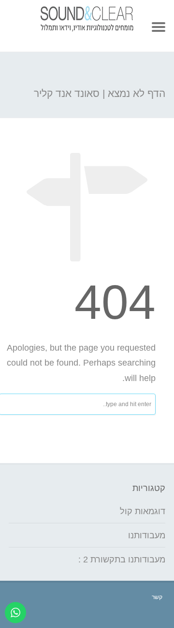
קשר (157, 597)
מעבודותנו (146, 535)
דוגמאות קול (142, 511)
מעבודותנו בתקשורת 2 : (121, 559)
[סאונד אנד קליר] (87, 29)
